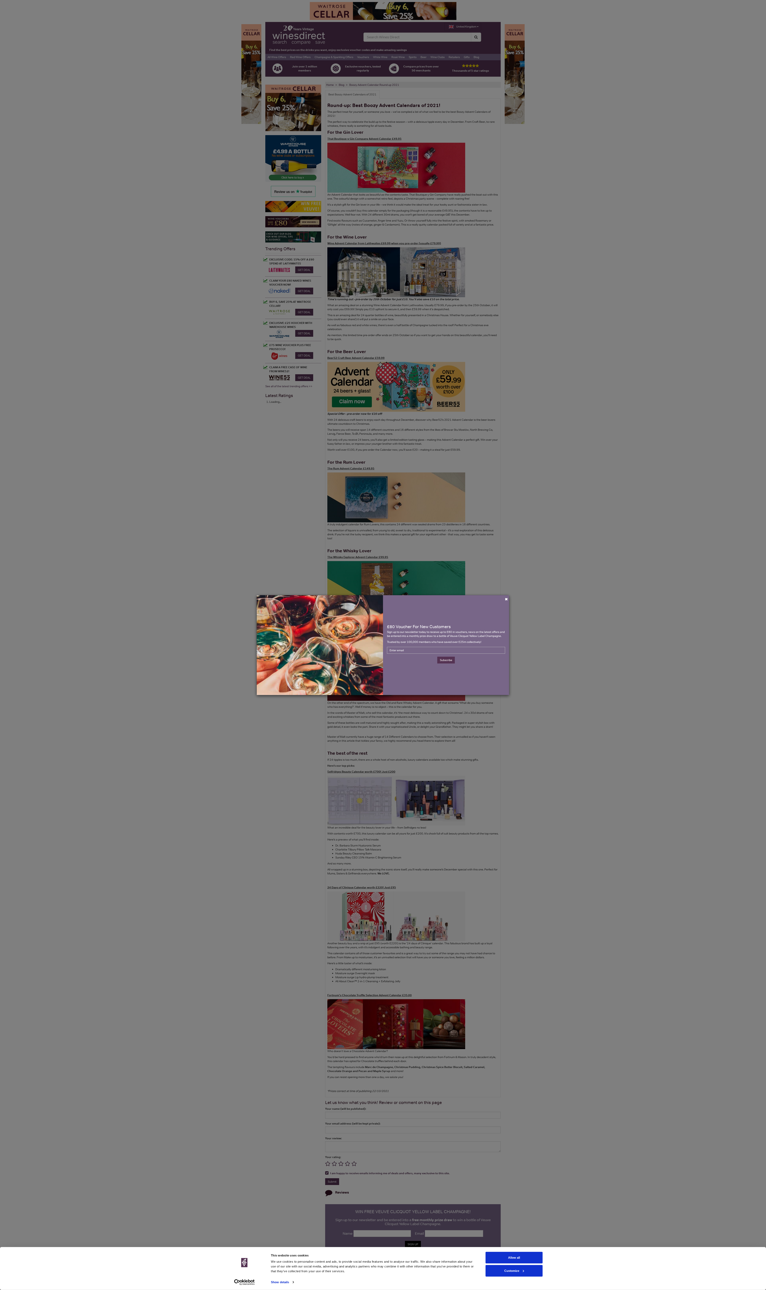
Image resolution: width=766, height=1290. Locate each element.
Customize (511, 1270)
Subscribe (446, 660)
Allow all (514, 1257)
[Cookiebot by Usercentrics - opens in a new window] (244, 1282)
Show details (280, 1282)
